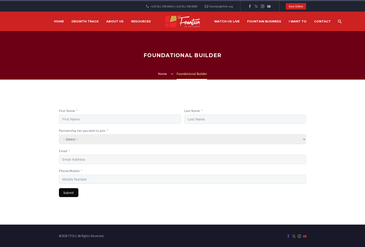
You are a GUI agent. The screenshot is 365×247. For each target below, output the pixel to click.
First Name (67, 111)
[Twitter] (256, 6)
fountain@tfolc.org (221, 6)
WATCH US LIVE (227, 21)
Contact (322, 21)
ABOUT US (115, 21)
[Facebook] (250, 6)
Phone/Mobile (69, 171)
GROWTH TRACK (85, 21)
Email (63, 151)
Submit (68, 192)
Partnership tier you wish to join (82, 130)
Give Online (296, 6)
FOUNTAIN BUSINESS (264, 21)
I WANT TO (297, 21)
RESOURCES (141, 21)
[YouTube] (269, 6)
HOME (59, 21)
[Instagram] (262, 6)
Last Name (192, 111)
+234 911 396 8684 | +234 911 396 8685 (173, 6)
